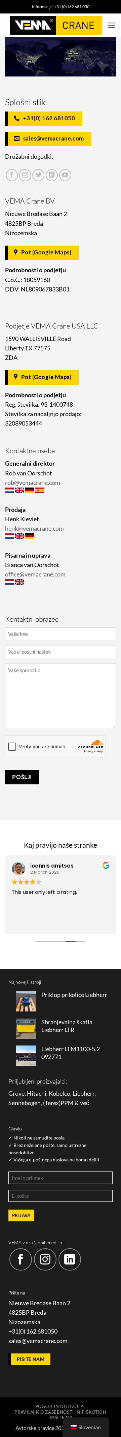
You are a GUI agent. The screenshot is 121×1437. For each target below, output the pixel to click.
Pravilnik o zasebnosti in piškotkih (60, 1412)
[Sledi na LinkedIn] (52, 175)
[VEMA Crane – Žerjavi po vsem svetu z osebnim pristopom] (56, 25)
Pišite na (61, 1417)
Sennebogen (24, 1102)
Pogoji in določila (59, 1406)
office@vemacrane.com (35, 574)
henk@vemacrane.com (34, 528)
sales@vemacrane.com (38, 1340)
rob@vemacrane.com (32, 482)
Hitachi (36, 1093)
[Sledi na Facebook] (12, 175)
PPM (67, 1102)
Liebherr (83, 1093)
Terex (52, 1102)
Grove (16, 1093)
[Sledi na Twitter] (38, 175)
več (84, 1102)
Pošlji (22, 776)
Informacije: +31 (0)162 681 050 (60, 6)
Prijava (21, 1215)
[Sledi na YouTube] (65, 175)
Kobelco (59, 1093)
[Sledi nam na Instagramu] (25, 175)
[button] (111, 25)
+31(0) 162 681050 (32, 1331)
